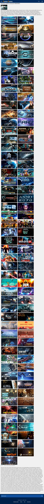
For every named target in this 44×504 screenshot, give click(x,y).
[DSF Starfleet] (26, 266)
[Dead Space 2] (26, 232)
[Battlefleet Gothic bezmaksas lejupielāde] (26, 384)
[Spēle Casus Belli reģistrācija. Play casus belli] (9, 97)
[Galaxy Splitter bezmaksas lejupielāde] (26, 435)
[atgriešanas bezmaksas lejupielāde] (9, 410)
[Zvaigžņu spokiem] (9, 20)
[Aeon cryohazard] (9, 266)
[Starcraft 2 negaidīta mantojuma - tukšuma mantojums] (26, 274)
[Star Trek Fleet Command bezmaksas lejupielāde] (26, 351)
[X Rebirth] (26, 249)
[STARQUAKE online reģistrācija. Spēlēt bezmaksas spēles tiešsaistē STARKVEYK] (26, 54)
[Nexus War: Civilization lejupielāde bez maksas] (9, 461)
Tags (24, 501)
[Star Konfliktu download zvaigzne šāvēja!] (26, 97)
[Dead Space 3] (9, 241)
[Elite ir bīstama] (9, 317)
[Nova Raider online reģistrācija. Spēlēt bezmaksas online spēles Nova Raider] (26, 114)
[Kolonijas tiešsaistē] (26, 139)
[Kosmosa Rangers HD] (26, 215)
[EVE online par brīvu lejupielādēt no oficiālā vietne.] (26, 156)
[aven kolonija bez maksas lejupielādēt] (9, 334)
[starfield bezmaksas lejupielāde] (26, 418)
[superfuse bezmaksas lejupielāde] (9, 401)
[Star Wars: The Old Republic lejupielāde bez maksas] (26, 342)
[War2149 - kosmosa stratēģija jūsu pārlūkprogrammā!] (9, 308)
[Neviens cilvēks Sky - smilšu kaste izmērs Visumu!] (9, 283)
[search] (42, 496)
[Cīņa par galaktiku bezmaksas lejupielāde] (9, 393)
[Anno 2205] (9, 291)
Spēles (21, 501)
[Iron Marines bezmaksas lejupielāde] (9, 427)
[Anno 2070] (26, 198)
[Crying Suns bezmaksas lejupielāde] (26, 427)
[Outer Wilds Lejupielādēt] (26, 317)
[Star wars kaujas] (9, 274)
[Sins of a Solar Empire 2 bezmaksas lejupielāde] (9, 376)
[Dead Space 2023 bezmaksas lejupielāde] (26, 393)
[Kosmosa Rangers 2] (9, 215)
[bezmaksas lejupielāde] (9, 368)
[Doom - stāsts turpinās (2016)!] (26, 283)
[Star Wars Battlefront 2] (26, 308)
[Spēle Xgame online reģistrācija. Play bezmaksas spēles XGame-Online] (26, 71)
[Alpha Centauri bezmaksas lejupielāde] (9, 384)
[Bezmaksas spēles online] (8, 1)
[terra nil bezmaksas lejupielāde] (9, 359)
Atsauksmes (29, 501)
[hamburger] (1, 1)
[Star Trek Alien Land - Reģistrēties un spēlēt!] (9, 300)
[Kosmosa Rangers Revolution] (9, 224)
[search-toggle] (39, 1)
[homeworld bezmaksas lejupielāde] (9, 342)
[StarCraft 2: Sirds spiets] (26, 207)
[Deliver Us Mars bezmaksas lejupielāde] (26, 401)
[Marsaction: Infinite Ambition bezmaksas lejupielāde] (26, 368)
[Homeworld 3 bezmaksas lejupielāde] (26, 376)
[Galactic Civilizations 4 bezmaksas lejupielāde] (26, 444)
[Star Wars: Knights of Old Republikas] (26, 224)
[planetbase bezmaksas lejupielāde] (26, 334)
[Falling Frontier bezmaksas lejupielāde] (26, 359)
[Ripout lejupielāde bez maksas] (9, 452)
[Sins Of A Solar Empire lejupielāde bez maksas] (9, 435)
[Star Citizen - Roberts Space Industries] (26, 300)
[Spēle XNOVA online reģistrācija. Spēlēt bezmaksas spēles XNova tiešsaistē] (9, 71)
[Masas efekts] (9, 249)
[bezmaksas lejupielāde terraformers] (9, 325)
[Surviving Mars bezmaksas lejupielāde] (26, 325)
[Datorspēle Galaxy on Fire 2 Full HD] (9, 139)
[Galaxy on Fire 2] (9, 207)
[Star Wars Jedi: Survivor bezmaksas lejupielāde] (9, 418)
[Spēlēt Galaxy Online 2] (9, 164)
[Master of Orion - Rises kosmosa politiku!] (26, 291)
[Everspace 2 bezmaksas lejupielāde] (26, 410)
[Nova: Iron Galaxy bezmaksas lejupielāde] (9, 351)
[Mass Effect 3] (26, 241)
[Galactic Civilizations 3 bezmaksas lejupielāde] (9, 444)
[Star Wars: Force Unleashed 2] (9, 232)
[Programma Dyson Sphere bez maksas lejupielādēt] (26, 452)
